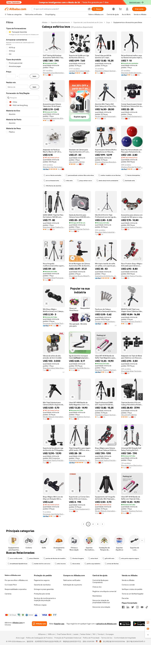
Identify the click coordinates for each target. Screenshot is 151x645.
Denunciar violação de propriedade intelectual (101, 601)
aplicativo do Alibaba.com (106, 624)
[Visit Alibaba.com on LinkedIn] (127, 607)
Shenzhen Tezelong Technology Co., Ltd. (106, 370)
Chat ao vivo (96, 587)
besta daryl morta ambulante (108, 180)
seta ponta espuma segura (130, 558)
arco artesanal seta (52, 180)
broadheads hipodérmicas (18, 563)
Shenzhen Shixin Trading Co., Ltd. (54, 227)
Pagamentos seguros (42, 580)
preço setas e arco (85, 180)
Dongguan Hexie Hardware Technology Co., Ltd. (106, 321)
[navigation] (22, 273)
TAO (93, 634)
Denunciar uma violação (101, 607)
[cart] (120, 9)
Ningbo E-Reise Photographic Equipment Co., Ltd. (106, 116)
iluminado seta (130, 180)
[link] (148, 622)
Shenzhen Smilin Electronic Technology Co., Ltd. (132, 73)
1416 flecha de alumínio (53, 186)
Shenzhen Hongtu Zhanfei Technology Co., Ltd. (132, 321)
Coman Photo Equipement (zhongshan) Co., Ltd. (132, 116)
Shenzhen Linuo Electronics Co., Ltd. (54, 73)
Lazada (75, 634)
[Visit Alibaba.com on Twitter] (132, 607)
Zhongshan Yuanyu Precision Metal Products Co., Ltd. (132, 227)
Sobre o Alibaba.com (13, 575)
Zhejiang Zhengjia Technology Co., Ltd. (132, 167)
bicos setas (76, 563)
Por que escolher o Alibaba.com (16, 580)
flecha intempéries (133, 175)
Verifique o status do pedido (132, 589)
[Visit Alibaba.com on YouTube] (142, 607)
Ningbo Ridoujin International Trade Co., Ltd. (54, 417)
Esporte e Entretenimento (60, 22)
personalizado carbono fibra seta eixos (81, 175)
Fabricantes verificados (71, 580)
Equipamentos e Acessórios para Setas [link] (127, 22)
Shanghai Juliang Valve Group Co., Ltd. (54, 368)
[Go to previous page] (83, 524)
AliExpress (42, 634)
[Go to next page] (102, 524)
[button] (89, 9)
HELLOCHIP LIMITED (77, 162)
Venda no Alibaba (128, 580)
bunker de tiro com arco (42, 563)
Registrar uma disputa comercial (104, 591)
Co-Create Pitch (11, 585)
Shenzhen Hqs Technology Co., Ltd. (54, 167)
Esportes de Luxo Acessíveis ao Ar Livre (88, 22)
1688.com (51, 634)
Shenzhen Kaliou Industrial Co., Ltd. (106, 232)
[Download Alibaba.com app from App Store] (125, 623)
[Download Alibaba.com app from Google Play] (139, 623)
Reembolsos (97, 596)
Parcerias (125, 598)
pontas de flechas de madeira (55, 558)
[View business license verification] (97, 641)
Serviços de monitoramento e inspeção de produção (45, 599)
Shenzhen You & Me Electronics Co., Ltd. (80, 368)
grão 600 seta (109, 558)
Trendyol (100, 634)
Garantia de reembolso (42, 585)
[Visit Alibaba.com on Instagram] (137, 607)
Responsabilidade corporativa (15, 589)
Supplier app (59, 624)
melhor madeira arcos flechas (111, 175)
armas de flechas (113, 563)
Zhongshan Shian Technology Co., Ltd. (132, 371)
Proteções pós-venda (42, 594)
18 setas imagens (78, 558)
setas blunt (94, 558)
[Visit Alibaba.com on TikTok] (146, 607)
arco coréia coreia (16, 558)
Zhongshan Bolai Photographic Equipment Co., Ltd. (54, 278)
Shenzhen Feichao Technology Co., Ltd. (80, 229)
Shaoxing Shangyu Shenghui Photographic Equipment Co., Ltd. (106, 162)
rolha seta (69, 180)
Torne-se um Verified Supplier (132, 594)
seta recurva (61, 563)
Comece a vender (128, 585)
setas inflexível (34, 558)
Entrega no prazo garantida (44, 589)
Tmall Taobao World (64, 634)
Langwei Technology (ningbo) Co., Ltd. (80, 71)
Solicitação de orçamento (72, 585)
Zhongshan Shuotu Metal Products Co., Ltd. (80, 276)
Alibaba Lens (18, 623)
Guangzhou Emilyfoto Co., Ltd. (106, 276)
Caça (108, 22)
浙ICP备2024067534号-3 (135, 641)
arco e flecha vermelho (53, 175)
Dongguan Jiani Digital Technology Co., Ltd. (54, 323)
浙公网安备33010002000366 (114, 641)
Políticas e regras (40, 605)
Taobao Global (85, 634)
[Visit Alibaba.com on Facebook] (123, 607)
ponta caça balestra (93, 563)
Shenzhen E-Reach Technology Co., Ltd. (106, 71)
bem (34, 76)
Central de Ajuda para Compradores (100, 581)
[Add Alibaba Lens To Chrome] (39, 623)
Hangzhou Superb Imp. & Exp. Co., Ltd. (54, 118)
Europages (110, 634)
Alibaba (44, 22)
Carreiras (8, 594)
